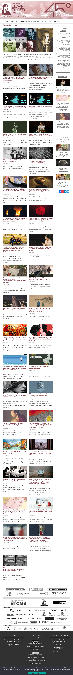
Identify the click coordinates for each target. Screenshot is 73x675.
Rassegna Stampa (63, 30)
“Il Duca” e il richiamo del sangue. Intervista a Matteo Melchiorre (39, 278)
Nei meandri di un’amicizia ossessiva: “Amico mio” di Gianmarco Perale (14, 309)
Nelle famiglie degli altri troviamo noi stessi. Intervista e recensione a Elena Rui (40, 511)
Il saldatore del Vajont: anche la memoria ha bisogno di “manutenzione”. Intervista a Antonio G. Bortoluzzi (15, 280)
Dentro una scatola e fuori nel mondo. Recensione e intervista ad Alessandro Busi (40, 453)
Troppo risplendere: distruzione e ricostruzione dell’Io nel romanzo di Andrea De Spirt (14, 78)
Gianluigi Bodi (6, 82)
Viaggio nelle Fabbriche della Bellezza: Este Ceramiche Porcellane (63, 155)
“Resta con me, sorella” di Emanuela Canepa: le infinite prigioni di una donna (40, 249)
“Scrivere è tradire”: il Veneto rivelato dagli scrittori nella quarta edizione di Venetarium (14, 108)
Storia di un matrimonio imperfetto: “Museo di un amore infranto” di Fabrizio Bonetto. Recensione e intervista (14, 249)
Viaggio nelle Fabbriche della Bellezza (63, 139)
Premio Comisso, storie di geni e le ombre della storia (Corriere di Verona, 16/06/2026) (63, 55)
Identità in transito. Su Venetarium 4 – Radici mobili (40, 107)
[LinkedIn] (65, 191)
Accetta (30, 672)
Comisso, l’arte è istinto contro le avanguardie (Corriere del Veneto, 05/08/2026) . (64, 35)
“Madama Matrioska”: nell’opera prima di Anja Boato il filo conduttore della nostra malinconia (14, 339)
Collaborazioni (13, 642)
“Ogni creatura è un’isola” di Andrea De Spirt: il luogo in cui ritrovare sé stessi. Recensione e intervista (14, 368)
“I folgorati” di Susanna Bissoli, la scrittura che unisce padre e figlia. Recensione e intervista (39, 190)
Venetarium (62, 77)
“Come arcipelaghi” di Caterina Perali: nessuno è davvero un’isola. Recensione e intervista (40, 161)
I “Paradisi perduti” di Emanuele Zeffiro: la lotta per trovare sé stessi (40, 77)
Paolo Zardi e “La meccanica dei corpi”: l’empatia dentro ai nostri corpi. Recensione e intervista (41, 219)
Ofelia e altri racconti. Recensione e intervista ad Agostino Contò (14, 480)
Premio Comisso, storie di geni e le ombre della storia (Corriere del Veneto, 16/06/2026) (63, 49)
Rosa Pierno (5, 483)
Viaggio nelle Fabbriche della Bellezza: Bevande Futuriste (62, 184)
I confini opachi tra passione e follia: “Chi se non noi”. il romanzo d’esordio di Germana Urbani (15, 539)
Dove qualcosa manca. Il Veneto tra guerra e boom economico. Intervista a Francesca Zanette (14, 395)
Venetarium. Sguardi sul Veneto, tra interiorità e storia (39, 367)
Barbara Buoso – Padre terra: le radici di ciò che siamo (14, 134)
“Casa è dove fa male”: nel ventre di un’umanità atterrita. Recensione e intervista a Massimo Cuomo (14, 569)
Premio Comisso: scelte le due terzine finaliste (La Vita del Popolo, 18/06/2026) (63, 42)
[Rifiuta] (71, 670)
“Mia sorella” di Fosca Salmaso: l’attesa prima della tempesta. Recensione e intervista (40, 339)
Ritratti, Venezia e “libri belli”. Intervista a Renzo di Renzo (15, 452)
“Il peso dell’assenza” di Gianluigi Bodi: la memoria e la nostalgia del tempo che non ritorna (14, 190)
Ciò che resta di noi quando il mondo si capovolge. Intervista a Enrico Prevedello (40, 395)
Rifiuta (35, 672)
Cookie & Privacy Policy (58, 651)
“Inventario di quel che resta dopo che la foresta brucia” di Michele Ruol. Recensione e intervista (15, 219)
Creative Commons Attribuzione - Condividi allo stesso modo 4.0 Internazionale (36, 648)
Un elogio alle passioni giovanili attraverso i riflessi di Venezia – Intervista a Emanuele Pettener (13, 424)
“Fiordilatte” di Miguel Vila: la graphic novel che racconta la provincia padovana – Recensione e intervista (14, 511)
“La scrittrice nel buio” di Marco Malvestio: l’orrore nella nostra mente (40, 134)
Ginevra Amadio (32, 110)
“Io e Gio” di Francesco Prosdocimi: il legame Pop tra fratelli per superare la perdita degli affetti (40, 310)
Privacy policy (42, 672)
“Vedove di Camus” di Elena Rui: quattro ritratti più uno (12, 160)
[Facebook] (59, 191)
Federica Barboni (7, 111)
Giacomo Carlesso (7, 194)
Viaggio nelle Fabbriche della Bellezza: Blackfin (63, 170)
